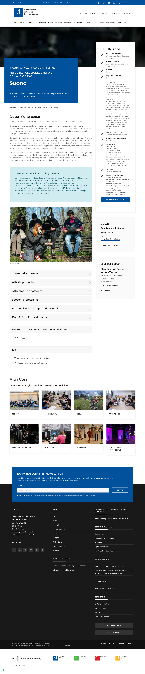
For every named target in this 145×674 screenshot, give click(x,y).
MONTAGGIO (49, 448)
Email (19, 485)
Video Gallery (91, 23)
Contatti (122, 23)
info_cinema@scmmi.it (24, 532)
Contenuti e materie (25, 273)
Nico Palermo (107, 233)
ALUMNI (127, 13)
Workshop (98, 612)
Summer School (100, 608)
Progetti (78, 23)
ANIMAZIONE (82, 448)
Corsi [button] (31, 23)
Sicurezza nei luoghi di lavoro (63, 570)
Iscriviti (120, 490)
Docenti (42, 23)
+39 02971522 (19, 529)
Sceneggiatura (100, 542)
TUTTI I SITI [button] (15, 2)
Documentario (100, 534)
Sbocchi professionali (25, 299)
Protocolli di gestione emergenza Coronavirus (69, 566)
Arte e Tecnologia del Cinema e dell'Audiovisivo (38, 107)
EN (132, 3)
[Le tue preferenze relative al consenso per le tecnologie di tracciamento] (4, 670)
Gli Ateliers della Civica (102, 604)
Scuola (23, 23)
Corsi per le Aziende (102, 617)
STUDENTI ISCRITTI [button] (110, 13)
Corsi (20, 107)
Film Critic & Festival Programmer (107, 551)
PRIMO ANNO (17, 414)
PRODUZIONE (114, 414)
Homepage (13, 107)
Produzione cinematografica (105, 538)
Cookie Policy (122, 643)
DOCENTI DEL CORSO (109, 245)
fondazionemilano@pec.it (25, 535)
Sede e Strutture (107, 23)
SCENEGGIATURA (51, 414)
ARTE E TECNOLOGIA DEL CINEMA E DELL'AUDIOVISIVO (31, 74)
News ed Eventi (55, 23)
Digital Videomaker (101, 547)
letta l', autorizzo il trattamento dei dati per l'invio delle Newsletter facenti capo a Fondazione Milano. (57, 495)
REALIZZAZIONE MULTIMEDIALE (115, 449)
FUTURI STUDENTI (114, 625)
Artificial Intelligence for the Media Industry (110, 566)
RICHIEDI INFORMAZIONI (115, 199)
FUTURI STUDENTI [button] (88, 13)
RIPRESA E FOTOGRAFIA (21, 448)
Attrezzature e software (27, 291)
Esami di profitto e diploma (29, 317)
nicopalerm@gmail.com (110, 239)
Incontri (68, 23)
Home (15, 23)
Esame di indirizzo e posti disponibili (35, 308)
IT (128, 3)
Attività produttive (24, 282)
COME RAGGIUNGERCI (109, 286)
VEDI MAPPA (105, 290)
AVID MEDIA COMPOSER (104, 589)
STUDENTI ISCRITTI (114, 633)
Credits (130, 643)
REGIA (79, 414)
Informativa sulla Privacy (31, 495)
